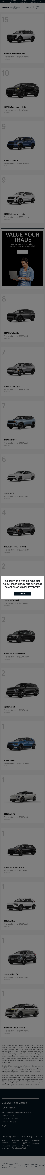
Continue (22, 593)
